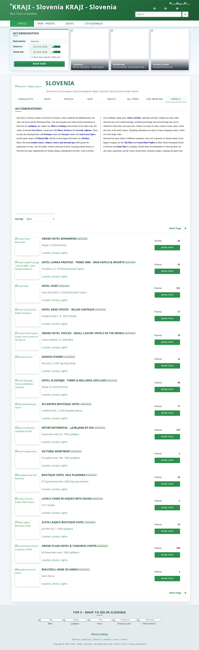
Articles (107, 639)
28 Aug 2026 (40, 46)
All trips (133, 99)
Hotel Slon (121, 146)
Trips (47, 99)
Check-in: (17, 46)
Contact (123, 639)
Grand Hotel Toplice (146, 142)
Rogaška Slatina (73, 410)
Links (115, 639)
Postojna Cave (50, 134)
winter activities (134, 118)
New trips (86, 639)
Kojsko (51, 505)
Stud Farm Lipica (87, 134)
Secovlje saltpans (83, 130)
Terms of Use (120, 644)
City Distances (94, 23)
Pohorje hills (42, 138)
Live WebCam (154, 99)
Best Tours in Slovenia (23, 13)
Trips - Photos (46, 23)
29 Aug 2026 (40, 52)
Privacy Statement (137, 644)
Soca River (37, 130)
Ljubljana (32, 126)
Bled (53, 126)
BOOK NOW (39, 63)
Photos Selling (99, 634)
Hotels (22, 23)
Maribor (85, 138)
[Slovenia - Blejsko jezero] (28, 86)
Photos (69, 99)
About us (97, 639)
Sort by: (19, 218)
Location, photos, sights (54, 252)
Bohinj (63, 126)
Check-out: (18, 52)
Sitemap (76, 639)
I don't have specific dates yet (46, 57)
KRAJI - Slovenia (91, 7)
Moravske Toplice (75, 268)
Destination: (19, 41)
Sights (70, 23)
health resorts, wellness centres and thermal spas (53, 142)
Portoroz (68, 130)
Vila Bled (128, 142)
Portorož (61, 245)
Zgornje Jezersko (79, 481)
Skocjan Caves (68, 134)
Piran (60, 130)
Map (90, 99)
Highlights (25, 99)
